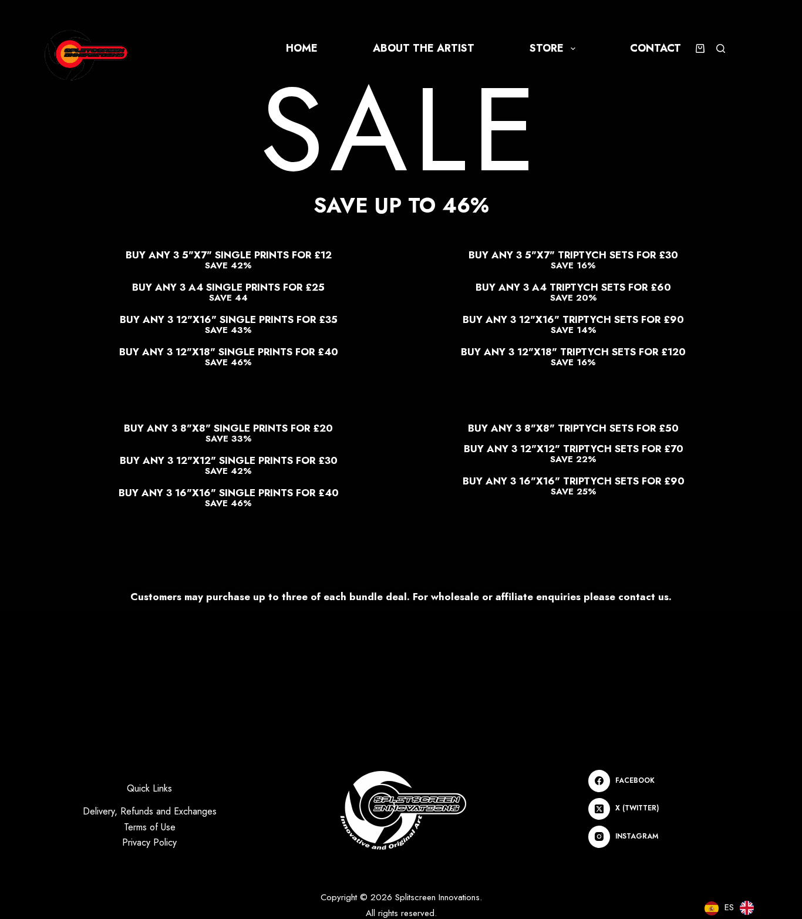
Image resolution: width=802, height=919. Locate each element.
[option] (756, 908)
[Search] (720, 48)
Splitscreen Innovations (437, 897)
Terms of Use (150, 827)
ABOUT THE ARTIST (423, 48)
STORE (547, 48)
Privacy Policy (149, 842)
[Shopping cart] (700, 48)
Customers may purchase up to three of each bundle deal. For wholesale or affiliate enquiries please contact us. (401, 597)
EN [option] (766, 907)
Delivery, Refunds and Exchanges (150, 811)
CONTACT (655, 48)
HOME (302, 48)
